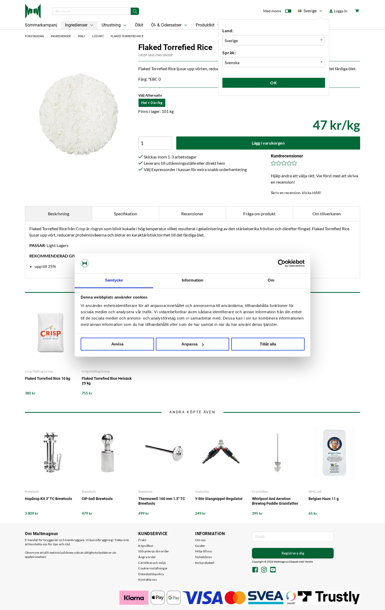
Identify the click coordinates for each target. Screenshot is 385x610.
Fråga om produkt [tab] (259, 213)
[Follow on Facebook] (255, 570)
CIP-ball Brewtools (97, 499)
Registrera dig (293, 553)
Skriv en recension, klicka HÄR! (296, 192)
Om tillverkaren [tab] (326, 213)
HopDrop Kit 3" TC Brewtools (48, 499)
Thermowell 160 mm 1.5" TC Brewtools (161, 501)
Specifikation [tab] (125, 213)
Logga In (340, 11)
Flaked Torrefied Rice (127, 36)
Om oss (200, 540)
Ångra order (147, 557)
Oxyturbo (202, 491)
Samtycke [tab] (114, 280)
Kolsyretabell (204, 563)
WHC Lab (315, 491)
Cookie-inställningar (153, 568)
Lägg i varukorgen (268, 142)
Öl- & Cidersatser (167, 25)
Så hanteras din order (153, 551)
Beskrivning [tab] (58, 213)
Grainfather (260, 491)
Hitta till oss (203, 551)
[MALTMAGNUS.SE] (33, 10)
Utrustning (112, 25)
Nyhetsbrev (203, 557)
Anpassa (189, 344)
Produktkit (206, 25)
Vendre (309, 561)
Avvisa (117, 344)
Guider (200, 546)
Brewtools (32, 491)
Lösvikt (98, 36)
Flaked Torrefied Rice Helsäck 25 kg (106, 380)
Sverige (307, 11)
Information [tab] (192, 280)
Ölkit (139, 25)
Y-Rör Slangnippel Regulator (219, 499)
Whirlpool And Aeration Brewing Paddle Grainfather (275, 501)
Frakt (142, 540)
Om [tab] (271, 280)
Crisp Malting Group (155, 55)
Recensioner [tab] (192, 213)
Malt (81, 36)
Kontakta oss (147, 579)
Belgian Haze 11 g (324, 499)
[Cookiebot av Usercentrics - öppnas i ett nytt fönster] (282, 263)
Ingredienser (77, 25)
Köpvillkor (145, 546)
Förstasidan (34, 36)
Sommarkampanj (41, 25)
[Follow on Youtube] (272, 570)
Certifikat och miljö (152, 563)
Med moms (272, 11)
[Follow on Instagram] (264, 570)
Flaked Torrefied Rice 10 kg (47, 378)
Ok (273, 82)
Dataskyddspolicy (151, 574)
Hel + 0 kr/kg (151, 102)
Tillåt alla (268, 344)
